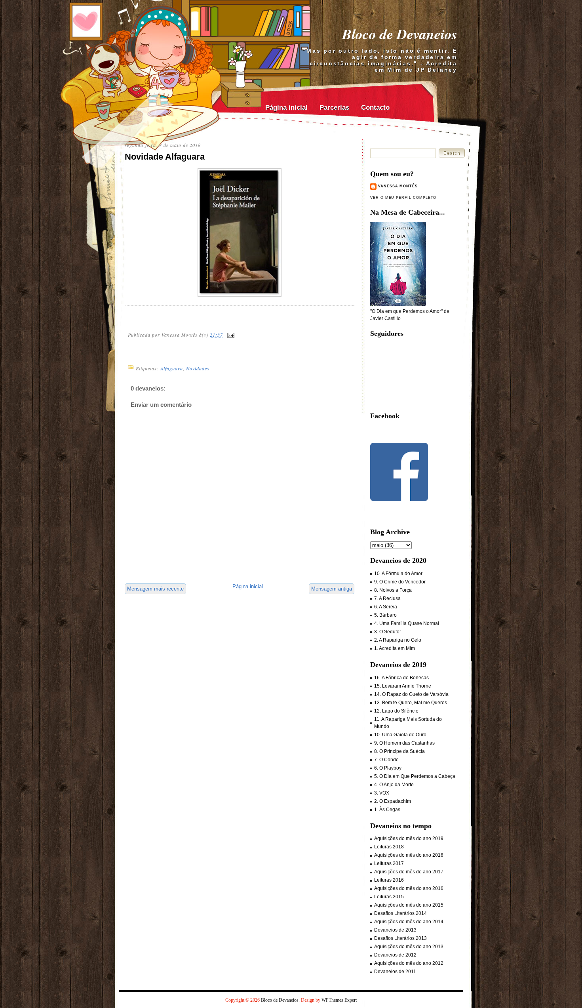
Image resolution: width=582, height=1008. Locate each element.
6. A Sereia (385, 607)
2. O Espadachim (392, 801)
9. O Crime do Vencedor (400, 582)
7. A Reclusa (387, 598)
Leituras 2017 (389, 863)
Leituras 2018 (389, 847)
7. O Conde (386, 759)
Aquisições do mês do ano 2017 (408, 872)
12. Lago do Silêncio (396, 711)
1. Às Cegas (387, 809)
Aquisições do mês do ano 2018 (408, 855)
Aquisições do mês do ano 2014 (408, 921)
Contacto (375, 107)
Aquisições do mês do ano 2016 (408, 888)
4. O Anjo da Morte (394, 784)
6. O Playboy (387, 768)
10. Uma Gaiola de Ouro (400, 734)
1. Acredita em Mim (394, 648)
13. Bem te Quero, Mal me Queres (410, 702)
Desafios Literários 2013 (400, 938)
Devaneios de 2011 (395, 971)
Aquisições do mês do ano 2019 (408, 838)
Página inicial (286, 107)
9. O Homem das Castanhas (404, 743)
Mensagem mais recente (155, 589)
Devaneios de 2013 (395, 930)
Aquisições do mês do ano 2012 (408, 963)
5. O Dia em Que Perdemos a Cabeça (414, 776)
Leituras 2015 (389, 896)
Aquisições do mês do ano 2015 (408, 905)
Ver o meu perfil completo (403, 198)
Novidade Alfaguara (165, 157)
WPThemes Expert (339, 1000)
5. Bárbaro (385, 615)
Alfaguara (171, 368)
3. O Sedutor (387, 632)
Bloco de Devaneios (399, 34)
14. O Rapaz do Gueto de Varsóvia (411, 694)
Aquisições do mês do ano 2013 (408, 946)
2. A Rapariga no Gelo (397, 640)
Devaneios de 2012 (395, 955)
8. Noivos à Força (393, 590)
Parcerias (334, 107)
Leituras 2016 (389, 880)
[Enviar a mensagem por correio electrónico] (230, 334)
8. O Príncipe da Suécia (399, 751)
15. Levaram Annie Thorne (402, 686)
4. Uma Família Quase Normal (406, 623)
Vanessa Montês (398, 186)
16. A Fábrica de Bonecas (401, 677)
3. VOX (381, 793)
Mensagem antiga (331, 589)
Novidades (197, 368)
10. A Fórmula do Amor (398, 573)
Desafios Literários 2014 (400, 913)
